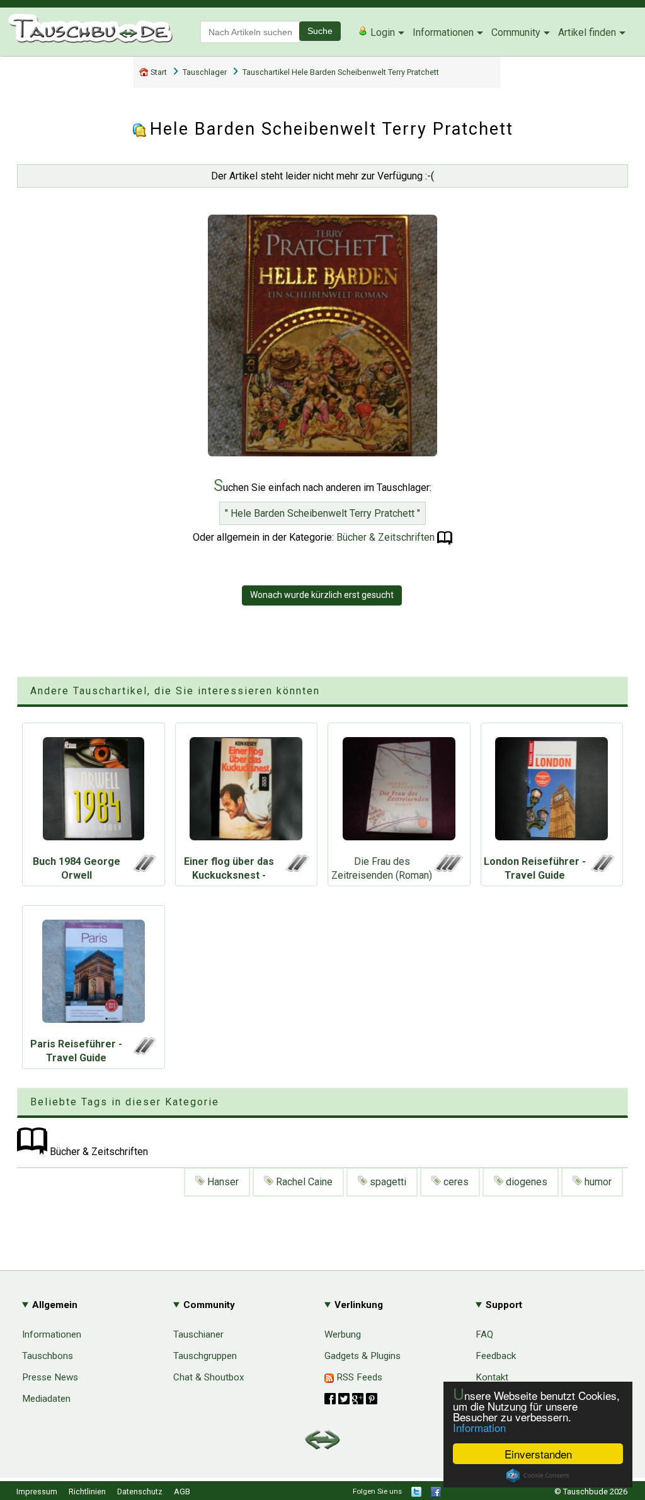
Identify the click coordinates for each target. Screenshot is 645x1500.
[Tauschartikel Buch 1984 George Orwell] (93, 792)
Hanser (222, 1182)
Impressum (36, 1491)
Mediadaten (46, 1398)
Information (479, 1427)
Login (381, 32)
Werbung (342, 1334)
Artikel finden (587, 32)
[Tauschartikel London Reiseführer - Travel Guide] (552, 792)
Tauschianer (198, 1334)
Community (515, 32)
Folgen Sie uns (377, 1491)
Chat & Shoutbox (208, 1377)
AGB (182, 1491)
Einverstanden (538, 1454)
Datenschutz (140, 1491)
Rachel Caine (303, 1182)
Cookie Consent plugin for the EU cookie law (537, 1475)
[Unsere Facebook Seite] (436, 1494)
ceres (455, 1182)
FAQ (484, 1334)
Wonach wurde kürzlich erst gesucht (322, 595)
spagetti (386, 1182)
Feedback (496, 1356)
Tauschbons (47, 1356)
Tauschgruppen (205, 1356)
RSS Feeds (358, 1377)
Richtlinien (87, 1491)
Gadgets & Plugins (362, 1356)
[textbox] (250, 31)
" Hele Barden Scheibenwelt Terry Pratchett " (322, 513)
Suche (320, 31)
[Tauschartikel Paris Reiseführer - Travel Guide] (93, 974)
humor (597, 1182)
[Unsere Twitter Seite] (416, 1494)
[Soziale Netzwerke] (350, 1398)
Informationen (443, 32)
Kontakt (492, 1377)
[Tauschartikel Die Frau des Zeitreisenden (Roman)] (399, 792)
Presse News (50, 1377)
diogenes (525, 1182)
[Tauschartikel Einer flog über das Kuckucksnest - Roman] (246, 792)
